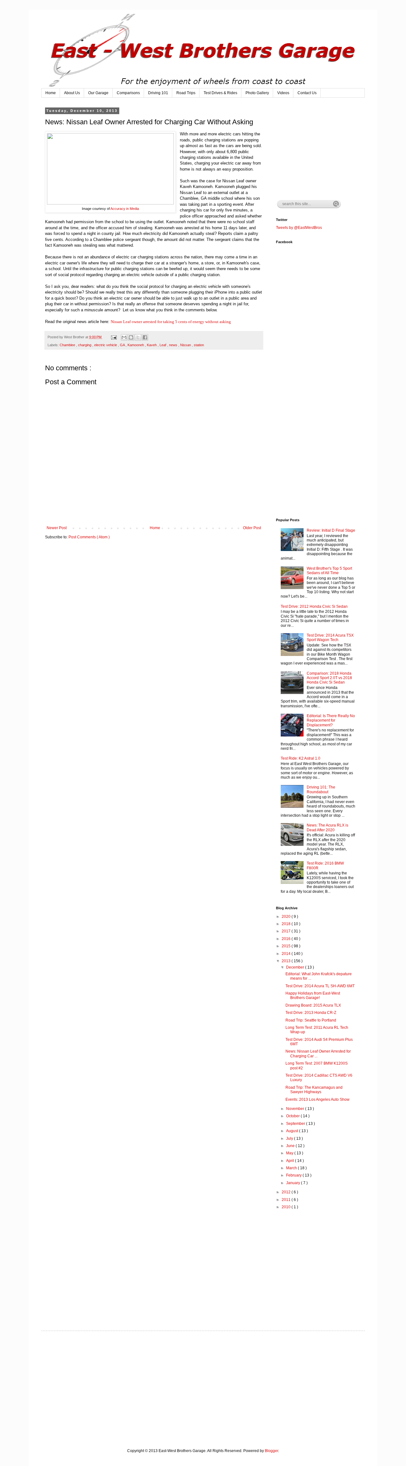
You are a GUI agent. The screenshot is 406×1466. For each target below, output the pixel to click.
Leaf (163, 345)
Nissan (186, 345)
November (295, 1108)
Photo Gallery (257, 93)
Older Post (252, 528)
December (295, 967)
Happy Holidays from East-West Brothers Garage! (312, 995)
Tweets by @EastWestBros (299, 227)
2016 (286, 939)
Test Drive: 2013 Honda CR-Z (310, 1012)
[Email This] (124, 337)
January (293, 1183)
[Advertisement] (323, 148)
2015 (286, 946)
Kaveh (152, 345)
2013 (286, 961)
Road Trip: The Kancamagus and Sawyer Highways (314, 1089)
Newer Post (57, 528)
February (294, 1175)
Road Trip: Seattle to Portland (310, 1020)
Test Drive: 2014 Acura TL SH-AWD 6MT (320, 986)
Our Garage (98, 93)
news (173, 345)
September (296, 1123)
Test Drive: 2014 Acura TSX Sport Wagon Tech (330, 637)
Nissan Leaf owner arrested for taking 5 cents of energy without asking (171, 321)
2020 (286, 916)
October (293, 1116)
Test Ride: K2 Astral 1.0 (300, 758)
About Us (72, 93)
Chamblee (68, 345)
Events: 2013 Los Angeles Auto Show (317, 1099)
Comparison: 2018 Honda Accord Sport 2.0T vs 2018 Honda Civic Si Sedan (329, 678)
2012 (286, 1192)
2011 (286, 1199)
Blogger (271, 1451)
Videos (283, 93)
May (290, 1153)
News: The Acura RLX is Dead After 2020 (327, 827)
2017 (286, 931)
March (292, 1168)
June (291, 1146)
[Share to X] (138, 337)
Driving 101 (158, 93)
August (292, 1131)
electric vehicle (106, 345)
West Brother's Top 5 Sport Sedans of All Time (329, 570)
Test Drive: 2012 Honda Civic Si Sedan (314, 606)
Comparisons (128, 93)
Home (50, 93)
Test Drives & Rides (220, 93)
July (290, 1138)
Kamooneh (136, 345)
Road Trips (185, 93)
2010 (286, 1207)
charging (85, 345)
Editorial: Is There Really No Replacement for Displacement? (331, 720)
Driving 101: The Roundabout (321, 789)
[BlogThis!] (131, 337)
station (199, 345)
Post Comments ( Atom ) (89, 537)
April (290, 1160)
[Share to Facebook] (145, 337)
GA (123, 345)
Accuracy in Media (124, 209)
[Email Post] (113, 337)
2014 (286, 953)
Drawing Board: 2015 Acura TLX (313, 1005)
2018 (286, 924)
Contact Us (307, 93)
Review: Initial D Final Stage (331, 530)
